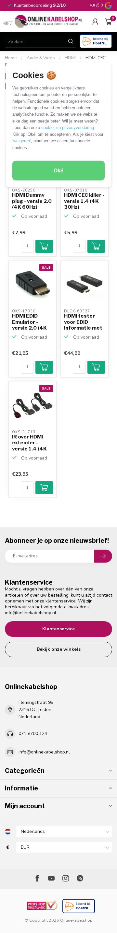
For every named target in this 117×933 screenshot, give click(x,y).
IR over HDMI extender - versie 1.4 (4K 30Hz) (29, 443)
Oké (58, 170)
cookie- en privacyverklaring (67, 127)
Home (11, 58)
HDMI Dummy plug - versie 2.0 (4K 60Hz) (32, 201)
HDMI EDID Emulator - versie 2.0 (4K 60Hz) (29, 322)
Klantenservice (58, 629)
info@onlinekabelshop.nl (30, 613)
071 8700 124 (33, 733)
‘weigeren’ (21, 140)
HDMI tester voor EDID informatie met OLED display (83, 322)
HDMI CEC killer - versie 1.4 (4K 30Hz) (84, 201)
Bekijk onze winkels (59, 649)
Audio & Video (41, 58)
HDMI (70, 58)
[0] (108, 21)
